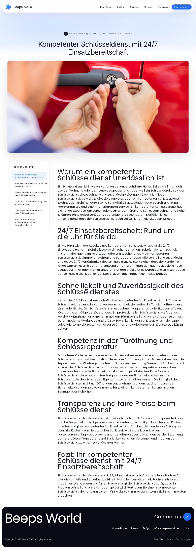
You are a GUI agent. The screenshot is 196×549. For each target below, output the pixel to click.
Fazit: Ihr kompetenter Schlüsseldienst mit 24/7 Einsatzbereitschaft (26, 222)
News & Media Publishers (120, 33)
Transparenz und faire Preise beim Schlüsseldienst (28, 212)
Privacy (169, 539)
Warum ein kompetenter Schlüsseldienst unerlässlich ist (29, 176)
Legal (187, 539)
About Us (158, 539)
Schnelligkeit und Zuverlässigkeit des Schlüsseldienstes (30, 194)
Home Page (119, 528)
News (134, 528)
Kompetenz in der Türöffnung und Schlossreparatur (31, 202)
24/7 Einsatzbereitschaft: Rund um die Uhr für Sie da (31, 185)
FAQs (146, 528)
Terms (179, 539)
